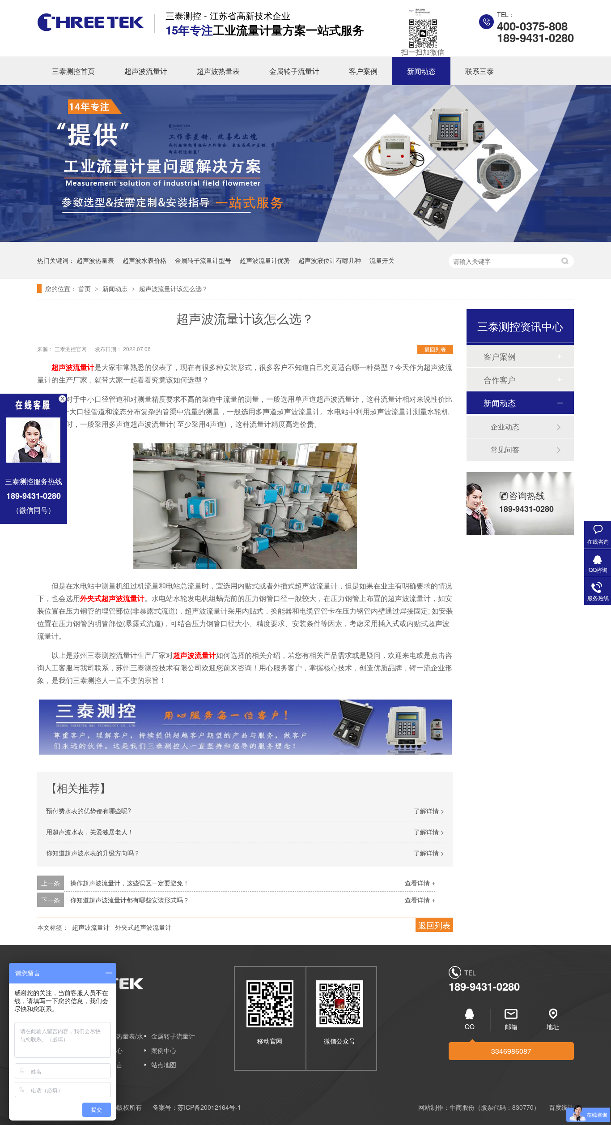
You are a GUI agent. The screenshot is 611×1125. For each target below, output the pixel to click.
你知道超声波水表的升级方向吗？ (93, 852)
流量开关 (382, 260)
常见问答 (505, 449)
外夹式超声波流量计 (143, 927)
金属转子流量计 (294, 71)
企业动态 (505, 426)
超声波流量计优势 (265, 260)
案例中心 (163, 1050)
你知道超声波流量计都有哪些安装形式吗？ (129, 899)
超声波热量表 (218, 71)
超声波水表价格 (144, 260)
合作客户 (500, 379)
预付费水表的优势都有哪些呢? (88, 810)
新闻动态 (421, 71)
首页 (85, 288)
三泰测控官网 (71, 348)
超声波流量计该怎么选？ (173, 288)
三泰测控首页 (73, 71)
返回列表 (435, 349)
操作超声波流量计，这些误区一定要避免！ (129, 882)
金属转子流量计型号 (203, 260)
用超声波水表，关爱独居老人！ (90, 831)
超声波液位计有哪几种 (329, 260)
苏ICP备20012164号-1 (209, 1107)
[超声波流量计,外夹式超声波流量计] (90, 28)
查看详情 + (420, 882)
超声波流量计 (145, 71)
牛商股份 (462, 1107)
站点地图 (163, 1064)
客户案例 (363, 71)
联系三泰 (479, 71)
